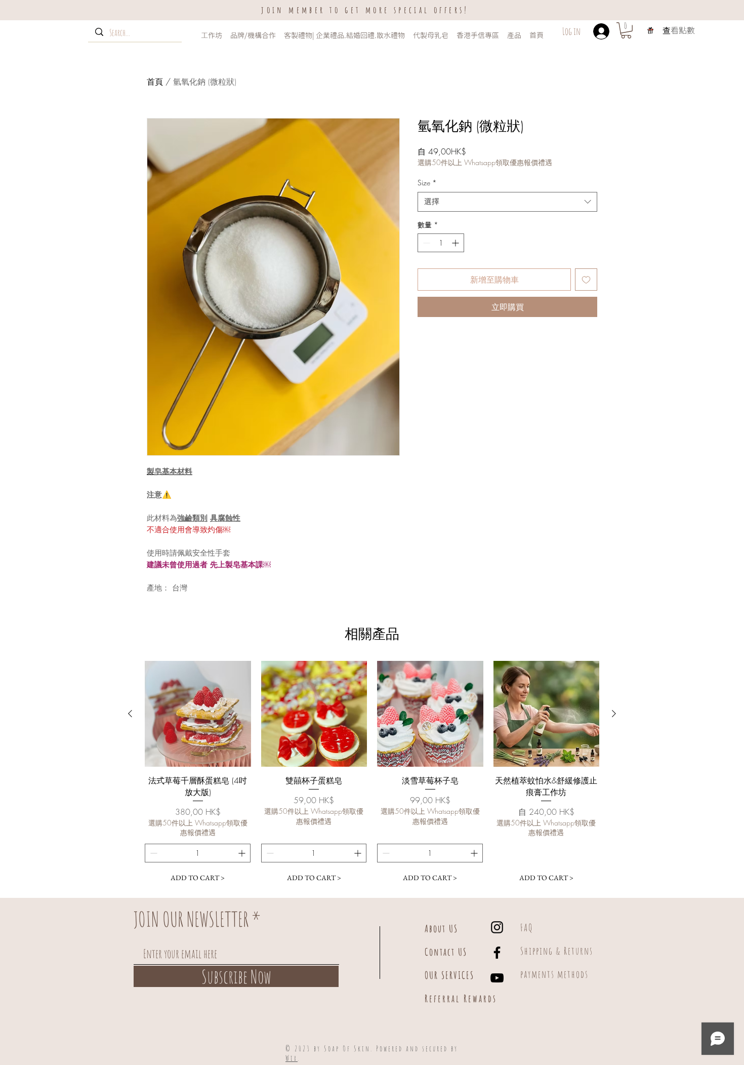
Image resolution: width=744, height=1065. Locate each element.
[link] (626, 30)
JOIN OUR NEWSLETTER (191, 919)
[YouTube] (497, 978)
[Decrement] (425, 243)
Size (427, 182)
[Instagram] (497, 927)
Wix (291, 1058)
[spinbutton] (441, 243)
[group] (372, 774)
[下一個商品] (614, 713)
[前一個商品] (130, 713)
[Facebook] (497, 952)
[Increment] (456, 243)
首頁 (155, 81)
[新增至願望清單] (586, 279)
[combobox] (507, 202)
